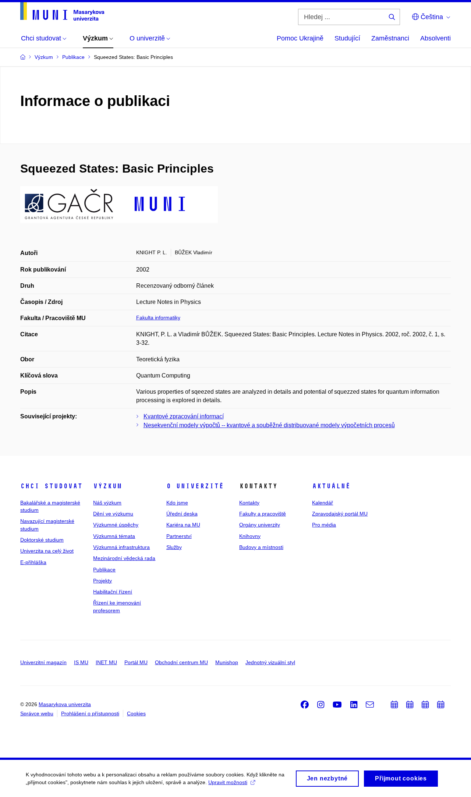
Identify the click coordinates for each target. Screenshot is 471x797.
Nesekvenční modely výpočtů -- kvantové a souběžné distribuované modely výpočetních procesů (269, 425)
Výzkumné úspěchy (115, 525)
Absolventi (435, 38)
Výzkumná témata (114, 536)
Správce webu (36, 713)
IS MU (81, 662)
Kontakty (249, 503)
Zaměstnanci (390, 38)
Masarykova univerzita (65, 704)
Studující (347, 38)
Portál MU (136, 662)
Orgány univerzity (259, 525)
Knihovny (250, 536)
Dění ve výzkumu (113, 514)
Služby (174, 547)
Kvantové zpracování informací (184, 416)
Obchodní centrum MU (181, 662)
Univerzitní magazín (43, 662)
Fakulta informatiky (158, 317)
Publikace (104, 570)
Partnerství (179, 536)
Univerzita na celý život (47, 551)
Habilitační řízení (112, 592)
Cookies (136, 713)
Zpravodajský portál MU (340, 514)
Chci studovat (51, 486)
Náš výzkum (107, 503)
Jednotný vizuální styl (270, 662)
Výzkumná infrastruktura (121, 547)
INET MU (106, 662)
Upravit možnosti (227, 782)
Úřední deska (182, 514)
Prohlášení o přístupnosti (90, 713)
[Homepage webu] (62, 11)
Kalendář (322, 503)
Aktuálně (331, 486)
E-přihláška (33, 562)
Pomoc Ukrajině (300, 38)
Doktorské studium (42, 540)
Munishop (226, 662)
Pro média (324, 525)
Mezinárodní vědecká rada (124, 558)
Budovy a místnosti (261, 547)
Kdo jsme (177, 503)
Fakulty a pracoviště (262, 514)
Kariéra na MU (183, 525)
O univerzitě (195, 486)
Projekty (102, 581)
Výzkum (107, 486)
